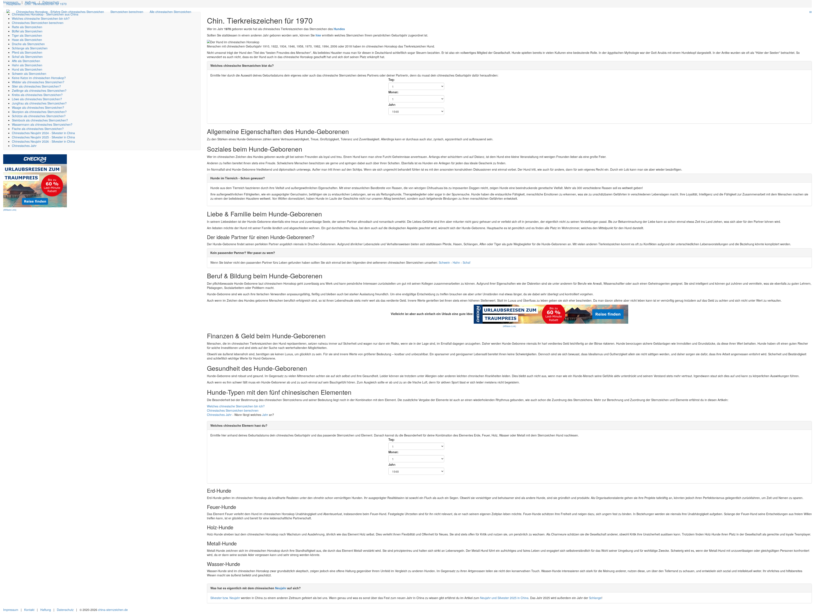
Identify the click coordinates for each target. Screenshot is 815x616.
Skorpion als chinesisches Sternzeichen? (39, 112)
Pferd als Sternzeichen (27, 52)
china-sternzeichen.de (113, 610)
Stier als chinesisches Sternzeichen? (36, 86)
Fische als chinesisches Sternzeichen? (38, 129)
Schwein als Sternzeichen (29, 73)
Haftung (30, 2)
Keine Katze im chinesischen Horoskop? (39, 78)
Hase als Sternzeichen (27, 40)
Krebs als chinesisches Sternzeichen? (37, 95)
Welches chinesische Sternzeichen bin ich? (41, 18)
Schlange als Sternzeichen (30, 48)
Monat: (393, 92)
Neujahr (280, 588)
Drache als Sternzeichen (28, 44)
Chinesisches (216, 415)
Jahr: (392, 104)
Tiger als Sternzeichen (27, 35)
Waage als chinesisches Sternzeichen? (38, 107)
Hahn (457, 262)
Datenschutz (50, 2)
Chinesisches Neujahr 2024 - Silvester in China (43, 133)
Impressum (10, 2)
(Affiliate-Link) (9, 209)
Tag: (391, 79)
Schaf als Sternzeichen (27, 56)
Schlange (595, 598)
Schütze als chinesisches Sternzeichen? (39, 116)
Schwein (445, 262)
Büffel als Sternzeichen (27, 31)
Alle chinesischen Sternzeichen (170, 12)
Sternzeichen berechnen (126, 12)
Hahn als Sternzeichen (27, 65)
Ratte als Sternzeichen (27, 27)
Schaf (466, 262)
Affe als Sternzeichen (26, 61)
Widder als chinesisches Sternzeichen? (38, 82)
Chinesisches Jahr (24, 146)
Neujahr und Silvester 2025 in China (504, 598)
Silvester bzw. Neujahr (225, 598)
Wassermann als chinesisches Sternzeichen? (42, 124)
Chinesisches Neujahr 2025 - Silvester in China (43, 137)
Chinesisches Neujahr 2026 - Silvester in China (43, 141)
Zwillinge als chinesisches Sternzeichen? (39, 90)
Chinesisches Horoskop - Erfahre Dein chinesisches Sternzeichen (60, 12)
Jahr (229, 415)
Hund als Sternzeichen (27, 69)
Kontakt (29, 610)
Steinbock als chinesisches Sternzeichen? (40, 120)
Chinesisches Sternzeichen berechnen (37, 23)
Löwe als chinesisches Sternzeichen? (37, 99)
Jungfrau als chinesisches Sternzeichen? (39, 103)
